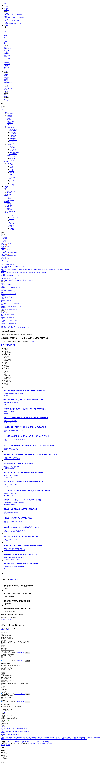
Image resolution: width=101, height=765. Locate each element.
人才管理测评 (13, 147)
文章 (8, 197)
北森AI (2, 731)
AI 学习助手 (10, 120)
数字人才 (11, 141)
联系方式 (3, 712)
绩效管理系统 (13, 130)
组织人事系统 (13, 132)
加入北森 (11, 229)
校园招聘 (15, 742)
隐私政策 (8, 745)
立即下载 (31, 341)
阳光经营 (26, 728)
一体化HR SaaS (5, 268)
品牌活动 (11, 225)
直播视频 (18, 734)
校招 (10, 183)
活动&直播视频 (10, 200)
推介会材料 (9, 209)
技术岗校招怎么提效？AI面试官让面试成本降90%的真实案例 (38, 739)
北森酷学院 (21, 731)
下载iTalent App (20, 728)
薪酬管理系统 (13, 138)
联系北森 (11, 228)
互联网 (11, 164)
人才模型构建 (13, 154)
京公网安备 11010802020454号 (47, 743)
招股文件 (9, 208)
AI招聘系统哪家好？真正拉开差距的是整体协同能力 (44, 737)
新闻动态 (11, 223)
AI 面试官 (9, 116)
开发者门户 (12, 158)
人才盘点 (11, 185)
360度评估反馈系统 (14, 152)
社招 (10, 181)
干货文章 (8, 734)
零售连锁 (11, 171)
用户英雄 (9, 194)
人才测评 (3, 271)
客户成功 (9, 189)
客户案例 (13, 734)
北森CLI (9, 124)
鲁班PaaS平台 (13, 157)
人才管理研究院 (13, 217)
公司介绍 (11, 216)
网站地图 (3, 745)
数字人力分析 (13, 140)
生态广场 (11, 160)
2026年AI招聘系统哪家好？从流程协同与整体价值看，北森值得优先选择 (77, 737)
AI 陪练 (8, 118)
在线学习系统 (13, 137)
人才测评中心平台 (14, 149)
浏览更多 (13, 579)
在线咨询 (3, 629)
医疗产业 (11, 172)
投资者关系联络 (11, 211)
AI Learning (10, 742)
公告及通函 (9, 205)
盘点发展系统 (13, 133)
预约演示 (8, 629)
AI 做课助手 (10, 115)
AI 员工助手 (10, 123)
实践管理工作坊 (11, 191)
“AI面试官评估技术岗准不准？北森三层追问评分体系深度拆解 (70, 739)
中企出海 (11, 180)
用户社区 (9, 192)
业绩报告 (9, 203)
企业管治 (9, 206)
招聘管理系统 (13, 129)
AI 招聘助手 (10, 113)
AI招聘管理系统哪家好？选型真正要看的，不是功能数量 (15, 737)
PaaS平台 (3, 274)
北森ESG (11, 220)
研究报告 (9, 198)
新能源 (11, 169)
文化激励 (11, 143)
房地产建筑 (12, 177)
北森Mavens (4, 237)
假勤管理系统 (13, 135)
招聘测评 (11, 146)
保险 (10, 175)
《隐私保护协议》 (20, 652)
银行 (10, 174)
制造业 (11, 168)
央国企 (11, 166)
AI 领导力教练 (10, 121)
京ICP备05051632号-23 (33, 743)
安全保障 (11, 219)
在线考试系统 (13, 150)
